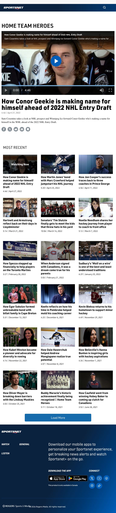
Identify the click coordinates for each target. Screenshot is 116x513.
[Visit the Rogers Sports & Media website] (17, 506)
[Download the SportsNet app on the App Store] (57, 478)
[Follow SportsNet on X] (92, 478)
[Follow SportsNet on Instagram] (92, 485)
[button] (104, 7)
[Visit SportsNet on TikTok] (99, 485)
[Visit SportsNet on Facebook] (106, 478)
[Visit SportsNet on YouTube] (99, 478)
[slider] (58, 85)
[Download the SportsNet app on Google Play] (77, 478)
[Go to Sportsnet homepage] (13, 8)
